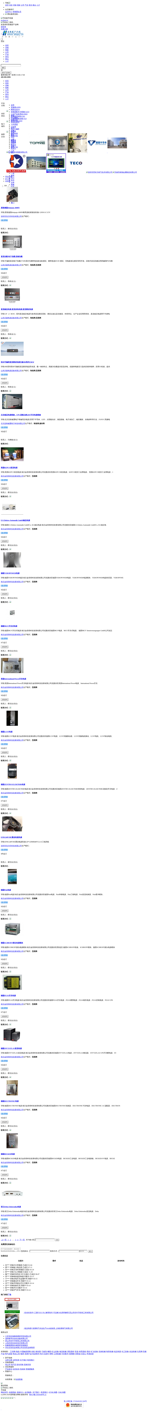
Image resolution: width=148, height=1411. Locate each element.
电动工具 (16, 1354)
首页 (7, 5)
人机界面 (14, 124)
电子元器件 (44, 1354)
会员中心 (8, 12)
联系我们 (30, 1360)
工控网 (12, 1351)
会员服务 (28, 1392)
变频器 (16, 107)
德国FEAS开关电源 (8, 995)
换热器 (38, 1351)
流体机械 (102, 1351)
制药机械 (109, 1351)
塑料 (51, 1354)
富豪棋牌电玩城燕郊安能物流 (16, 1345)
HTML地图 (53, 1392)
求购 (14, 5)
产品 (26, 5)
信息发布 (16, 1369)
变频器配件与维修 (20, 112)
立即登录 (16, 1360)
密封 (88, 1351)
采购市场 (27, 1364)
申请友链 (90, 1354)
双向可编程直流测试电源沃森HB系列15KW (17, 362)
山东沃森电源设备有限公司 (11, 265)
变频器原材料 (18, 116)
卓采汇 (83, 1354)
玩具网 (139, 1351)
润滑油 (77, 1354)
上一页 (4, 1240)
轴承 (22, 1354)
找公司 (7, 1364)
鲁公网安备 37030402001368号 (75, 1401)
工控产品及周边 (19, 114)
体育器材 (82, 1351)
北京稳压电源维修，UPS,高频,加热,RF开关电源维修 (21, 415)
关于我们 (23, 1360)
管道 (76, 1351)
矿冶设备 (94, 1351)
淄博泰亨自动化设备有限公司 (16, 1338)
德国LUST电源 (6, 732)
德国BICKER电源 (8, 1154)
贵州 (12, 180)
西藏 (12, 185)
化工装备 (125, 1351)
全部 (12, 105)
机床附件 (35, 1354)
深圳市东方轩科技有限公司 (11, 216)
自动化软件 (15, 122)
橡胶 (49, 1351)
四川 (12, 178)
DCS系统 (14, 118)
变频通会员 (17, 12)
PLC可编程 (15, 129)
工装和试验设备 (19, 119)
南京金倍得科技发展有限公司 (12, 476)
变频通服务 (30, 1369)
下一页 (22, 1240)
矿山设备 (55, 1351)
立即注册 (8, 1360)
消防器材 (70, 1351)
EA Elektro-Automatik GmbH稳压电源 (15, 520)
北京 (12, 128)
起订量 (7, 179)
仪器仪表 (14, 120)
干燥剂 (44, 1351)
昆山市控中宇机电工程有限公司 (81, 1312)
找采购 (22, 1369)
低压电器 (117, 1351)
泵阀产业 (28, 1354)
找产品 (13, 1364)
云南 (12, 182)
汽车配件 (64, 1354)
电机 (17, 1351)
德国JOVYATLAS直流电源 (11, 1048)
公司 (22, 5)
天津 (12, 132)
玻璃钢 (71, 1354)
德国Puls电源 (6, 890)
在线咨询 (4, 277)
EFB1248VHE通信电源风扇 (11, 837)
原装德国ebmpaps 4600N (10, 208)
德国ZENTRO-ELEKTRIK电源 (13, 784)
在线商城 (12, 1392)
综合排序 (8, 176)
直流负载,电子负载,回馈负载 (12, 256)
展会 (34, 5)
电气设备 (8, 1354)
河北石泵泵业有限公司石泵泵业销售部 (20, 1347)
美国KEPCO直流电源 (9, 467)
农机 (33, 1351)
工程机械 (57, 1354)
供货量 (7, 181)
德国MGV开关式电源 (9, 626)
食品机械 (62, 1351)
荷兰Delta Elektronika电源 (11, 1207)
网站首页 (4, 1392)
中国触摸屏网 (25, 1351)
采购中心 (20, 1392)
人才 (38, 5)
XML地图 (62, 1392)
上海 (12, 130)
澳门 (12, 203)
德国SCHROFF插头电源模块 (12, 943)
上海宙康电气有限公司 (64, 1328)
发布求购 (19, 1364)
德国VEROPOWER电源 (10, 573)
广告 (9, 1294)
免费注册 (4, 29)
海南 (12, 175)
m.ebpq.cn (4, 20)
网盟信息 (15, 109)
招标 (18, 5)
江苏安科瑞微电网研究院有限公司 (18, 1336)
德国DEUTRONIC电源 (10, 1101)
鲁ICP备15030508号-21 (37, 1394)
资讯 (30, 5)
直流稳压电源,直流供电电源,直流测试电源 (17, 309)
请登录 (3, 27)
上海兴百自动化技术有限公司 (16, 1343)
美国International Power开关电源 (13, 679)
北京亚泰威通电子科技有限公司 (13, 423)
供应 (11, 5)
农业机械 (132, 1351)
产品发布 (8, 1369)
